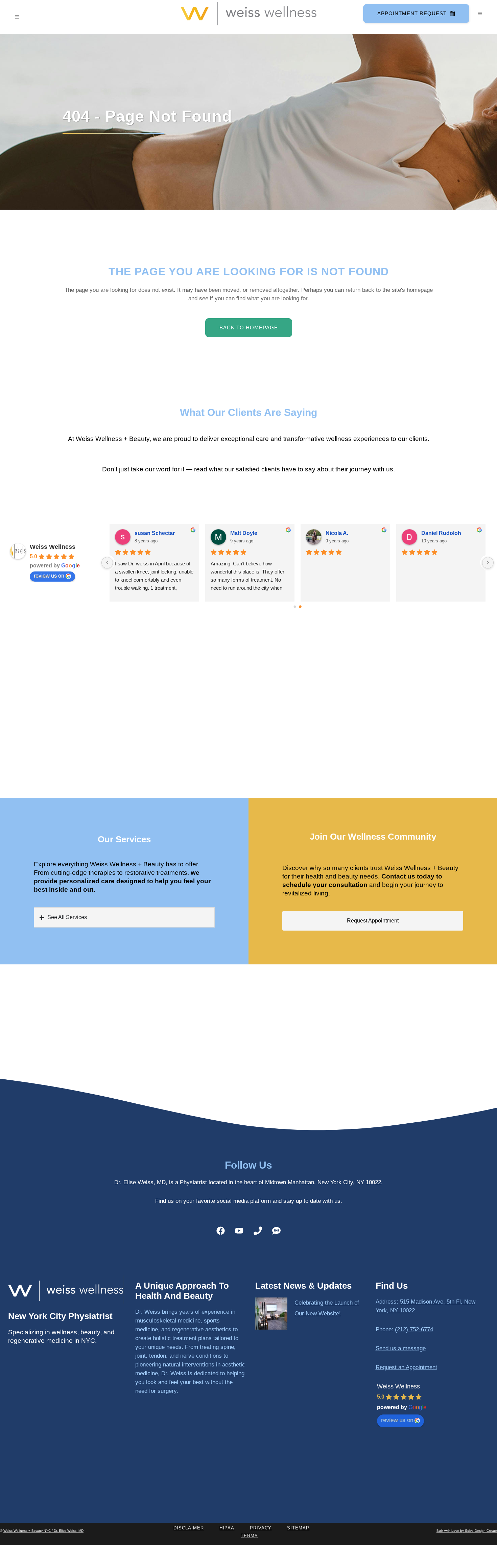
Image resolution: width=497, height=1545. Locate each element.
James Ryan (150, 533)
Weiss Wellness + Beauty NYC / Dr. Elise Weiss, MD (43, 1530)
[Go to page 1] (300, 606)
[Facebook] (220, 1230)
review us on (49, 576)
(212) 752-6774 (414, 1329)
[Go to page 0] (294, 606)
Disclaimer (188, 1527)
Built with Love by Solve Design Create (466, 1530)
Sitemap (298, 1527)
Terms (249, 1535)
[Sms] (276, 1230)
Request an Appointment (406, 1367)
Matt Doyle (434, 533)
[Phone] (258, 1230)
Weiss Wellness (52, 546)
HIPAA (226, 1527)
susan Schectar (346, 533)
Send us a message (401, 1348)
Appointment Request (412, 13)
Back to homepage (248, 327)
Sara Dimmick (248, 533)
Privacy (260, 1527)
